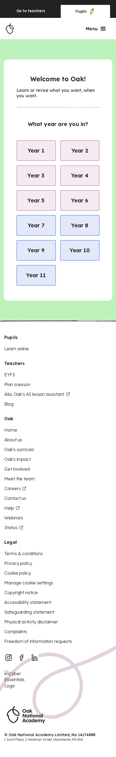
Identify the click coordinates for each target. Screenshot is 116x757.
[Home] (9, 28)
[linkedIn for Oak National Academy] (34, 657)
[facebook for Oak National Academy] (21, 657)
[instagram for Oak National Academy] (8, 657)
